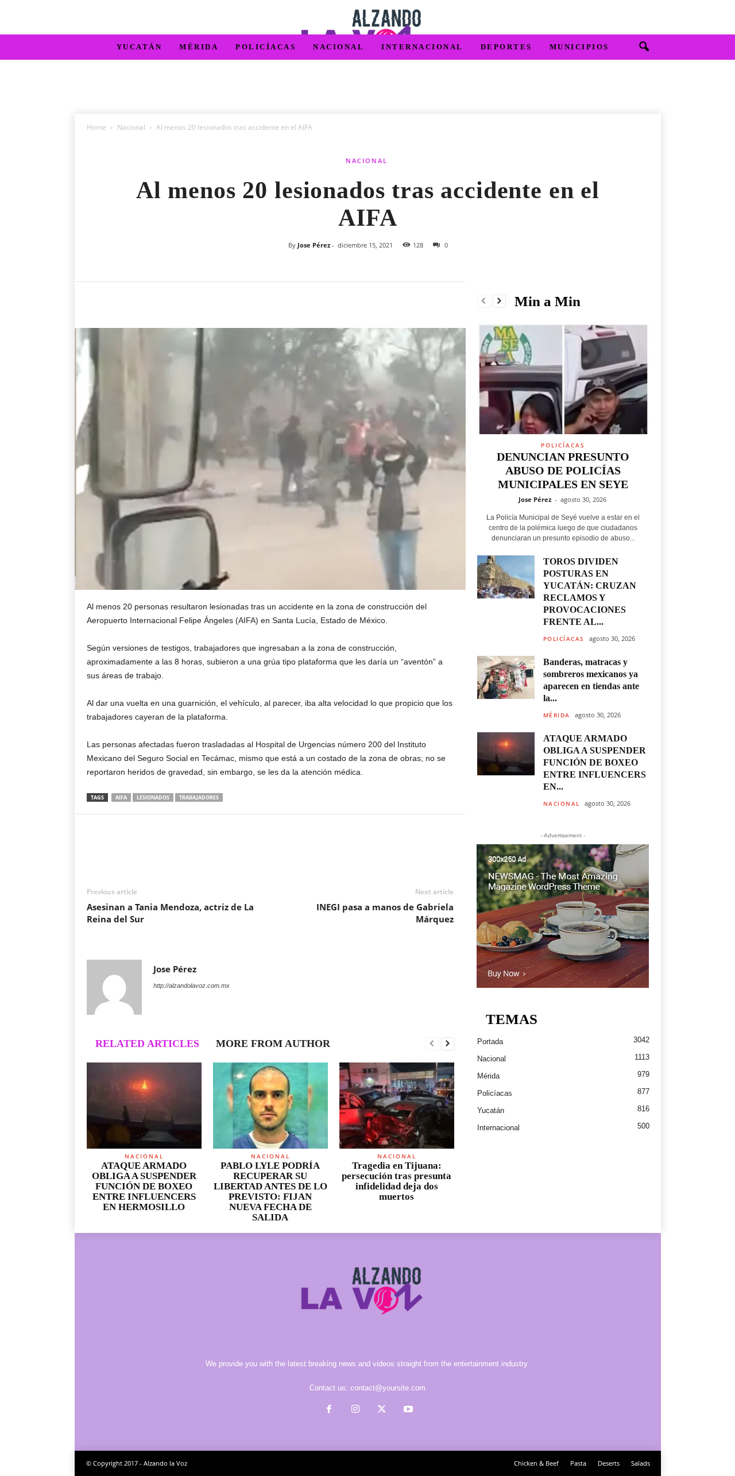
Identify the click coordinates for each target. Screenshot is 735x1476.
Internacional (422, 46)
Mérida (198, 46)
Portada (490, 1041)
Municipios (579, 46)
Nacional (338, 46)
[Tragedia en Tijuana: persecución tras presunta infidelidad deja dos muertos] (396, 1105)
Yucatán (140, 46)
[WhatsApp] (177, 299)
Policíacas (265, 46)
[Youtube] (407, 1410)
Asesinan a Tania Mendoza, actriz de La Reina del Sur (170, 913)
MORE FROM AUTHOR (273, 1043)
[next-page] (447, 1044)
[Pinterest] (151, 299)
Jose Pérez (313, 245)
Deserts (609, 1463)
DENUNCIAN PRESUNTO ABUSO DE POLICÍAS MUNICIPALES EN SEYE (563, 470)
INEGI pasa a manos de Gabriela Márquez (385, 913)
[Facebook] (98, 299)
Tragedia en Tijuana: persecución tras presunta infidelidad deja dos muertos (396, 1181)
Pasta (578, 1463)
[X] (124, 299)
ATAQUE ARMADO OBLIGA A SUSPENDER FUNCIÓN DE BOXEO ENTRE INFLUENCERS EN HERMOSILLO (144, 1186)
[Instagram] (355, 1410)
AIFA (121, 797)
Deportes (506, 46)
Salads (640, 1463)
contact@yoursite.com (387, 1388)
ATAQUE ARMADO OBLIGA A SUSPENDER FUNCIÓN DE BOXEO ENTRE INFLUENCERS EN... (594, 762)
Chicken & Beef (536, 1463)
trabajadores (199, 797)
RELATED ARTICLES (147, 1043)
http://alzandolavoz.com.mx (191, 985)
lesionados (153, 797)
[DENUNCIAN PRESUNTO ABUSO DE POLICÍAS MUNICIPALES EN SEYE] (563, 378)
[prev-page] (432, 1044)
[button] (643, 47)
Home (96, 127)
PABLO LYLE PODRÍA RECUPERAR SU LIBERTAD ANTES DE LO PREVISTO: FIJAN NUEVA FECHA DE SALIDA (270, 1191)
